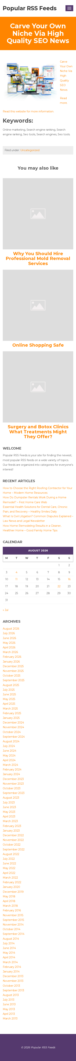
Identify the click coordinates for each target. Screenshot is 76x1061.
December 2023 (13, 779)
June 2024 (9, 750)
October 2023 (11, 788)
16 (69, 579)
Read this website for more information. (28, 111)
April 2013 (9, 1014)
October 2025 (11, 675)
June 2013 (9, 1004)
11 (16, 579)
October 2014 (11, 929)
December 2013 (13, 976)
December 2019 (13, 891)
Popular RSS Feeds (30, 8)
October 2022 (11, 844)
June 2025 (9, 694)
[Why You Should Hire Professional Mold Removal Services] (38, 213)
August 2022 (11, 854)
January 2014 (11, 971)
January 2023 (11, 830)
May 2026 (9, 642)
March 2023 (10, 821)
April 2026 (9, 647)
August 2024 (11, 741)
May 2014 (9, 952)
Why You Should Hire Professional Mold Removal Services (38, 258)
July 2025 (9, 689)
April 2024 (9, 760)
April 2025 (9, 703)
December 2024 (13, 722)
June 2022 (9, 863)
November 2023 (13, 783)
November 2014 (13, 924)
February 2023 (12, 826)
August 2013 (11, 995)
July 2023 (9, 802)
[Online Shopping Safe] (38, 305)
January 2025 (11, 718)
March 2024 (10, 765)
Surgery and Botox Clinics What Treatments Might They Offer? (38, 431)
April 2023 (9, 816)
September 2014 (13, 934)
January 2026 (11, 661)
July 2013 (8, 999)
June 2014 (9, 948)
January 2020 (11, 887)
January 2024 (11, 774)
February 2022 (12, 882)
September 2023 (14, 793)
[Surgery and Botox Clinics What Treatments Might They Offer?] (38, 386)
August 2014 (11, 938)
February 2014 (12, 967)
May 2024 (9, 755)
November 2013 (13, 981)
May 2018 (9, 896)
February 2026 (12, 656)
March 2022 (10, 877)
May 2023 (9, 812)
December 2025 (13, 666)
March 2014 (10, 962)
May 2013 (9, 1009)
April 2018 (9, 901)
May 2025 (9, 699)
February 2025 (12, 713)
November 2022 (13, 840)
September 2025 (13, 680)
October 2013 (11, 985)
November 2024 (13, 727)
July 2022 (9, 858)
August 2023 (11, 797)
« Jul (5, 610)
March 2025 (10, 708)
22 (59, 586)
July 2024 (9, 746)
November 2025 (13, 671)
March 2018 (10, 905)
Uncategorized (29, 150)
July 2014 (9, 943)
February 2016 (12, 910)
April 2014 (9, 957)
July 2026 (9, 633)
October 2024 (12, 732)
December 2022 (13, 835)
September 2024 (14, 736)
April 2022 (9, 873)
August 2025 (11, 685)
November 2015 (13, 915)
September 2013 (13, 990)
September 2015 (13, 920)
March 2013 (10, 1018)
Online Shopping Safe (38, 345)
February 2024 (12, 769)
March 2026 (10, 652)
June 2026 (9, 638)
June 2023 (9, 807)
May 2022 (9, 868)
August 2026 (11, 628)
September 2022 (14, 849)
